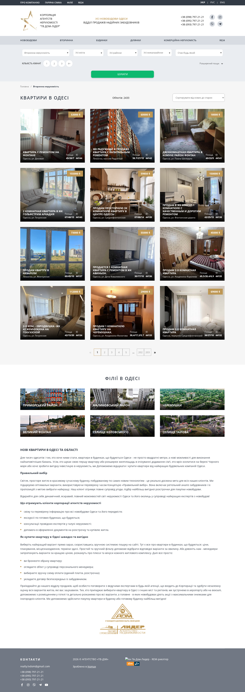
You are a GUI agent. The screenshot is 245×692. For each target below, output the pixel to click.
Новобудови (28, 40)
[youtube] (46, 685)
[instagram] (220, 17)
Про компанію (30, 2)
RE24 (80, 2)
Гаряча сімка (53, 2)
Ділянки (135, 40)
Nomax (92, 666)
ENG (222, 2)
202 (140, 352)
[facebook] (212, 17)
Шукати (122, 74)
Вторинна (66, 40)
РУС (212, 2)
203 (147, 352)
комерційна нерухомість (180, 40)
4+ (69, 63)
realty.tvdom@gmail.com (35, 666)
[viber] (212, 24)
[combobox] (88, 52)
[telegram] (220, 24)
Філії (70, 2)
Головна (24, 86)
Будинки (101, 40)
